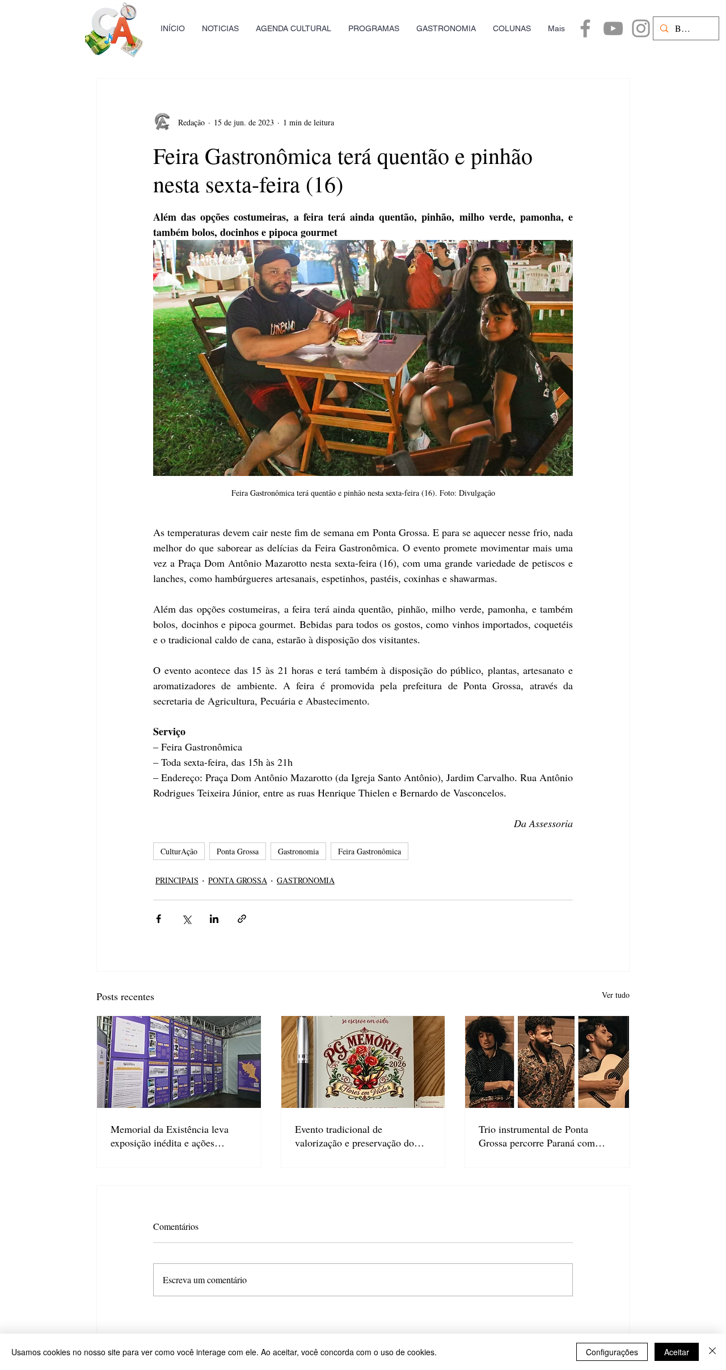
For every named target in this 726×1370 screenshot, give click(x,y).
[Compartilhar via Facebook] (158, 918)
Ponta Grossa (238, 851)
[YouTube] (613, 28)
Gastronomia (298, 851)
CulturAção (179, 851)
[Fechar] (712, 1352)
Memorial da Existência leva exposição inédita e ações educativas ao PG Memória (170, 1135)
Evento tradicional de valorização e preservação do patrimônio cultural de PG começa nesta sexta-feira (354, 1135)
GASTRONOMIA (306, 880)
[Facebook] (585, 28)
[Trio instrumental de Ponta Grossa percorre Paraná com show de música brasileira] (547, 1062)
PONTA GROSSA (237, 880)
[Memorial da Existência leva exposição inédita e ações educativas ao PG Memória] (179, 1062)
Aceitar (676, 1352)
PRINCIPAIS (177, 880)
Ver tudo (616, 994)
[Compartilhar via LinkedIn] (214, 918)
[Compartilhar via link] (242, 918)
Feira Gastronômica (369, 851)
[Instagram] (641, 28)
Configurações (612, 1352)
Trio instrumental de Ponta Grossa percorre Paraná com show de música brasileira (537, 1135)
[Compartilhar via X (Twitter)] (186, 918)
